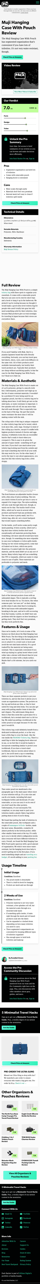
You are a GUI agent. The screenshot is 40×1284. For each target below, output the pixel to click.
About (4, 1245)
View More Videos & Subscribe (25, 92)
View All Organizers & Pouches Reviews (20, 1175)
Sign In (31, 158)
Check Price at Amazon (12, 57)
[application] (20, 79)
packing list (32, 857)
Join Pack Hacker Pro (18, 158)
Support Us (24, 1245)
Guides (22, 1249)
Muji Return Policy (11, 249)
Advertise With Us (9, 1241)
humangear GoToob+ (17, 825)
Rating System (25, 1260)
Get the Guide (8, 1028)
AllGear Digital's (25, 1273)
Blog (3, 1253)
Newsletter (6, 1257)
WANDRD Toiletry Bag (21, 738)
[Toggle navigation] (38, 2)
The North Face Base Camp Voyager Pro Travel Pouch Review (10, 1116)
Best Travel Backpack (10, 1264)
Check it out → (21, 1083)
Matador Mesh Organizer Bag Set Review (9, 1163)
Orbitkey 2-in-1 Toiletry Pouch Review (8, 1139)
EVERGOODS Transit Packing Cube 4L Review (30, 1163)
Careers (23, 1241)
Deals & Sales (25, 1253)
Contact (23, 1257)
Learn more (24, 13)
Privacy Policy (25, 1264)
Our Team (5, 1260)
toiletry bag (6, 292)
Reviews (5, 1249)
